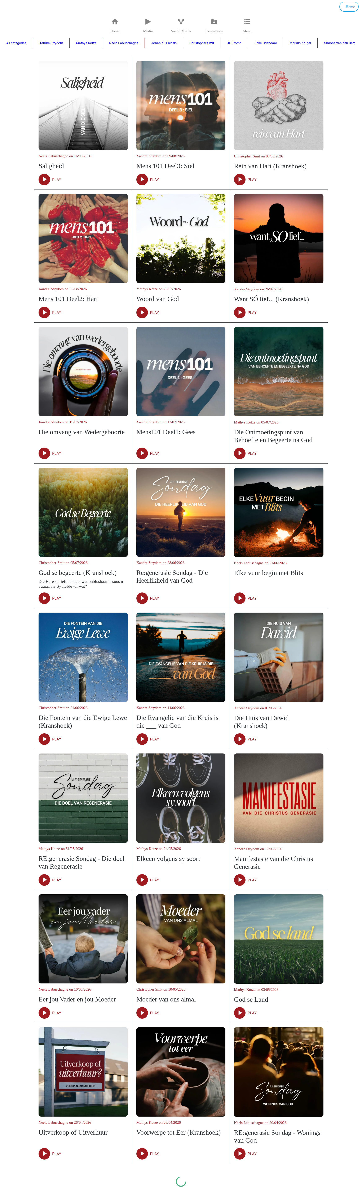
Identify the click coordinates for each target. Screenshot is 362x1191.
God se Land (251, 999)
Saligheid (51, 166)
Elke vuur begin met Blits (268, 573)
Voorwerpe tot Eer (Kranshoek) (178, 1132)
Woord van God (157, 299)
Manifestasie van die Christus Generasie (273, 862)
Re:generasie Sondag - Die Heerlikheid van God (172, 576)
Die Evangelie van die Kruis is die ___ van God (177, 721)
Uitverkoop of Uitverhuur (73, 1132)
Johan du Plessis (164, 43)
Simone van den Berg (340, 43)
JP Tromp (234, 43)
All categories (16, 43)
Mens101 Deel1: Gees (165, 432)
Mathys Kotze (86, 43)
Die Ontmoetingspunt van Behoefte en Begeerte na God (273, 436)
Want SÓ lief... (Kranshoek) (271, 299)
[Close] (8, 6)
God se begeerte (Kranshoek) (78, 572)
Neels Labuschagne (123, 43)
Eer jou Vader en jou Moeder (77, 999)
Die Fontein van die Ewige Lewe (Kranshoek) (83, 721)
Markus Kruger (300, 43)
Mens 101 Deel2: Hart (68, 299)
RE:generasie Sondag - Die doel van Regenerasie (81, 862)
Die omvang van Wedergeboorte (82, 432)
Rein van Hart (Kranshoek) (270, 166)
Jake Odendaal (266, 43)
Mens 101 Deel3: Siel (165, 166)
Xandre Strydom (51, 43)
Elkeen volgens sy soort (168, 858)
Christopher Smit (201, 43)
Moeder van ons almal (166, 999)
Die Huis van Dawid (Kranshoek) (261, 721)
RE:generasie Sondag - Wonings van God (277, 1136)
